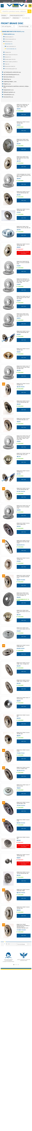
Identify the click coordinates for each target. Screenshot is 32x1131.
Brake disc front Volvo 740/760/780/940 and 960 (23, 192)
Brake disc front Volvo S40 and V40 (23, 384)
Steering (7, 79)
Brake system (9, 34)
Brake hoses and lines (11, 54)
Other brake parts (10, 39)
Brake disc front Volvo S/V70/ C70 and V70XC (23, 768)
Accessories (8, 97)
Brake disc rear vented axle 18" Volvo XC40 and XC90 (23, 262)
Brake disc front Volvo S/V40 (23, 750)
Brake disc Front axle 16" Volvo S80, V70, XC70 (23, 454)
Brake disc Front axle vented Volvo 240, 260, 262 (23, 227)
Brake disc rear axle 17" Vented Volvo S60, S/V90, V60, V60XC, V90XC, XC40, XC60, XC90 (23, 280)
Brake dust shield (10, 66)
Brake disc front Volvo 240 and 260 (23, 349)
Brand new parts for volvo (13, 31)
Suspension (8, 90)
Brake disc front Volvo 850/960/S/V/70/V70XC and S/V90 (23, 542)
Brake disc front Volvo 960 (23, 838)
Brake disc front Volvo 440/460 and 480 (23, 210)
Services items (9, 77)
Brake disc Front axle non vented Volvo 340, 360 (23, 140)
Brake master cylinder (11, 61)
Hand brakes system (11, 68)
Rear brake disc (11, 46)
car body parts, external (12, 72)
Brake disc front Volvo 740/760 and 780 (23, 855)
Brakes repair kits (10, 59)
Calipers (8, 52)
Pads (7, 64)
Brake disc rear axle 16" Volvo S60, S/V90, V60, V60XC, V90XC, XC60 (23, 105)
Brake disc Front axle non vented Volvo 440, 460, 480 (23, 158)
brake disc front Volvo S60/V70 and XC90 (23, 524)
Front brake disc (11, 48)
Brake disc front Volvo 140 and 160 (23, 558)
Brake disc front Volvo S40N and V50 (23, 646)
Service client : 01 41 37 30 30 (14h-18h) (13, 2)
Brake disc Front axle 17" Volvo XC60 (23, 785)
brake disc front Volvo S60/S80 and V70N (23, 803)
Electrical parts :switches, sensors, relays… (16, 87)
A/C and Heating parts (11, 74)
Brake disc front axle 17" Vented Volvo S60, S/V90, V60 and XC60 (23, 367)
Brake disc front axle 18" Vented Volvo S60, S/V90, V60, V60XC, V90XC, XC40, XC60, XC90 (23, 437)
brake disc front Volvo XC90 (23, 820)
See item (23, 114)
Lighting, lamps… (10, 81)
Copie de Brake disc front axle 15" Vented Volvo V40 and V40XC (23, 175)
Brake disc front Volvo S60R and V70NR (23, 890)
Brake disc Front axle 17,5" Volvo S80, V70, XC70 (23, 628)
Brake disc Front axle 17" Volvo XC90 (23, 698)
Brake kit (8, 57)
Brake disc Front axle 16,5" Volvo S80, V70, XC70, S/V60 (23, 611)
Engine (7, 84)
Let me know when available (23, 252)
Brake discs (8, 43)
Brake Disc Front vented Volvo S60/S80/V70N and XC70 (23, 576)
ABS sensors (8, 41)
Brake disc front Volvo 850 (23, 715)
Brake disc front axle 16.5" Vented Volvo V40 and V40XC (23, 315)
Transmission (9, 94)
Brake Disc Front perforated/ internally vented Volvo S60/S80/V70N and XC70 (23, 926)
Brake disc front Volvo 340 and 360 (23, 122)
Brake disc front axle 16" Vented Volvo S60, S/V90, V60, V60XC (23, 297)
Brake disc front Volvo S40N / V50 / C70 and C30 (23, 663)
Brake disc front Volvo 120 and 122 (23, 471)
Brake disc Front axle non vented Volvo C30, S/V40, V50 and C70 (23, 594)
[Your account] (26, 5)
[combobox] (8, 26)
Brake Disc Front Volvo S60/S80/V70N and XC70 (23, 419)
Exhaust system (9, 92)
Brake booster (9, 36)
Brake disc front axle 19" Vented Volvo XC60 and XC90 (23, 507)
